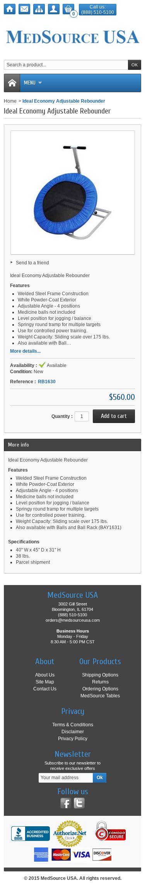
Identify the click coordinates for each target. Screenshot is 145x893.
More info (18, 444)
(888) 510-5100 (97, 12)
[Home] (9, 9)
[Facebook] (65, 803)
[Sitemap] (39, 9)
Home (10, 101)
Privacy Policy (72, 738)
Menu (30, 82)
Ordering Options (100, 689)
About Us (45, 675)
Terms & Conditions (72, 724)
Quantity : (62, 416)
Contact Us (44, 689)
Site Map (45, 682)
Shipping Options (100, 675)
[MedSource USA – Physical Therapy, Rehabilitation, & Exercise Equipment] (72, 37)
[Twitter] (79, 803)
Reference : (23, 381)
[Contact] (24, 9)
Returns (100, 682)
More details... (25, 351)
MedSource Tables (100, 696)
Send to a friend (32, 263)
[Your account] (53, 9)
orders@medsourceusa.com (73, 620)
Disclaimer (72, 731)
